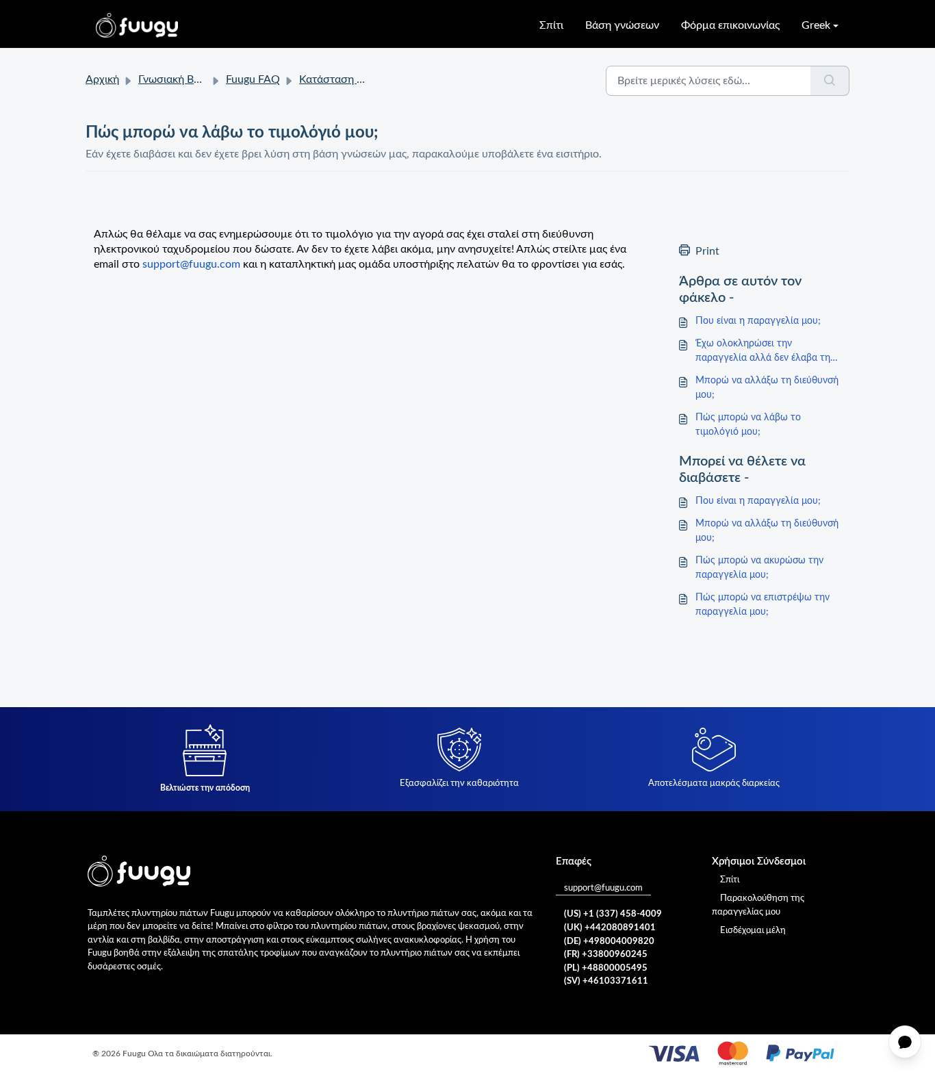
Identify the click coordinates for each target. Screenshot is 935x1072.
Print (707, 251)
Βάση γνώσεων (622, 25)
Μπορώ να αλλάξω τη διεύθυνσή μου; (766, 388)
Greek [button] (816, 25)
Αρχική (102, 79)
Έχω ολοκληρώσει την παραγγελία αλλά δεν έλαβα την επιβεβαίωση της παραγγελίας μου (765, 352)
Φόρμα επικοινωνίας (730, 25)
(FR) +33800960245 (606, 954)
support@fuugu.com (603, 888)
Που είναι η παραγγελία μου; (758, 321)
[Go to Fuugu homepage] (137, 25)
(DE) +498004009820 (609, 941)
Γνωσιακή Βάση (175, 79)
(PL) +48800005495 (606, 968)
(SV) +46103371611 (606, 981)
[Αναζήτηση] (829, 81)
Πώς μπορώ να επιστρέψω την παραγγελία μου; (762, 605)
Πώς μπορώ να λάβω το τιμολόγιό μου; (748, 425)
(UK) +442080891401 (610, 927)
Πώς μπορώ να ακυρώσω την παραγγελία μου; (759, 568)
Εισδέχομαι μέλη (753, 930)
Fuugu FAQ (253, 79)
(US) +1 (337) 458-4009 (613, 914)
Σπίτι (551, 25)
